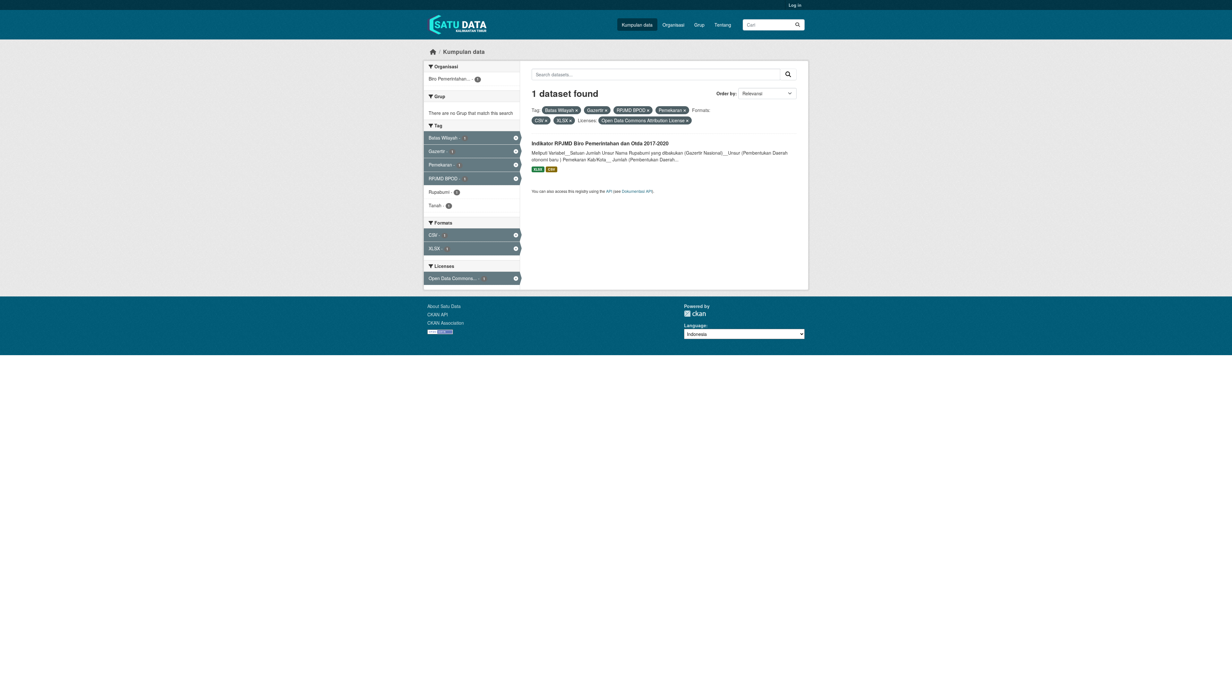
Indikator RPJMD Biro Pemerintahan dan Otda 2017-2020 (600, 143)
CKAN (695, 313)
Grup (699, 24)
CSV (551, 169)
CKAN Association (445, 323)
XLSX (538, 169)
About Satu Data (444, 306)
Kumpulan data (637, 24)
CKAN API (437, 314)
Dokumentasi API (637, 191)
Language (695, 325)
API (609, 191)
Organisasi (673, 24)
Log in (795, 5)
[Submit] (797, 24)
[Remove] (576, 110)
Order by (725, 93)
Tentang (722, 24)
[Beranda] (433, 51)
